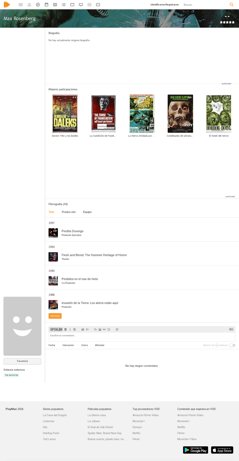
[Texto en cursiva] (70, 329)
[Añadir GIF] (104, 329)
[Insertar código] (87, 329)
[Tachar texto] (74, 329)
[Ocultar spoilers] (56, 329)
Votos (84, 345)
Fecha (52, 345)
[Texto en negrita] (65, 329)
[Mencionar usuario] (117, 329)
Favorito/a (22, 361)
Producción (69, 211)
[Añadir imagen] (100, 329)
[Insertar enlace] (95, 329)
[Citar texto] (82, 329)
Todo (51, 211)
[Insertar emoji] (109, 329)
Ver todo (55, 315)
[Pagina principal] (7, 7)
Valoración (68, 345)
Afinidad (99, 345)
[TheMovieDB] (12, 377)
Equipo (87, 211)
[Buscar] (232, 4)
